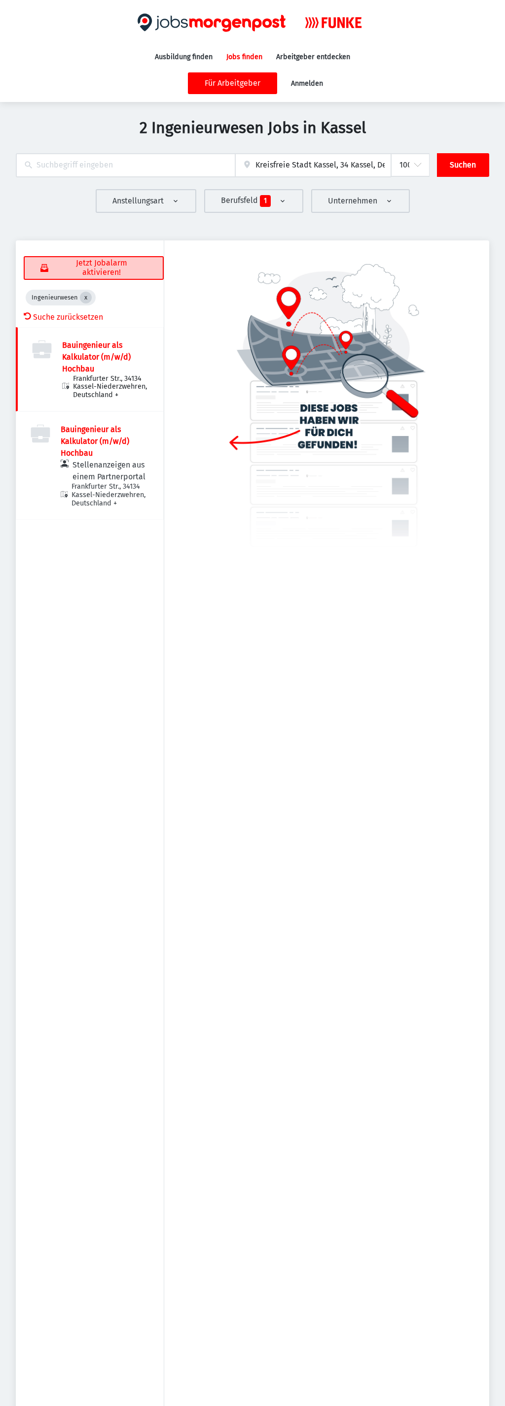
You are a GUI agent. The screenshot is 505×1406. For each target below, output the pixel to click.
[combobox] (125, 165)
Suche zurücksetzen (68, 317)
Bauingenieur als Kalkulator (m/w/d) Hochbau (96, 356)
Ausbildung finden (184, 57)
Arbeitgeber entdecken (313, 57)
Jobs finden (244, 57)
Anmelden (307, 83)
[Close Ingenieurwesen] (86, 297)
